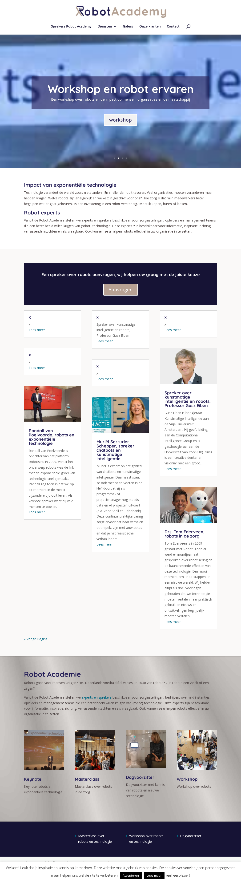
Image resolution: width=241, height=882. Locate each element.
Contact (173, 26)
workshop (120, 120)
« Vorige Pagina (36, 639)
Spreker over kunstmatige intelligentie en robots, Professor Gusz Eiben (188, 399)
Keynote (32, 779)
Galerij (128, 26)
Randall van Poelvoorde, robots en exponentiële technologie (51, 437)
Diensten (105, 26)
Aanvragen (120, 289)
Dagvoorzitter (140, 777)
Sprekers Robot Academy (71, 26)
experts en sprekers (97, 697)
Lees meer (37, 330)
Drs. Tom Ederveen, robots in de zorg (185, 534)
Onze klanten (150, 26)
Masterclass (87, 779)
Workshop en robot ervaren (120, 89)
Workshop (187, 779)
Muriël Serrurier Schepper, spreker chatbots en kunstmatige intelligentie (115, 450)
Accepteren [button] (131, 875)
